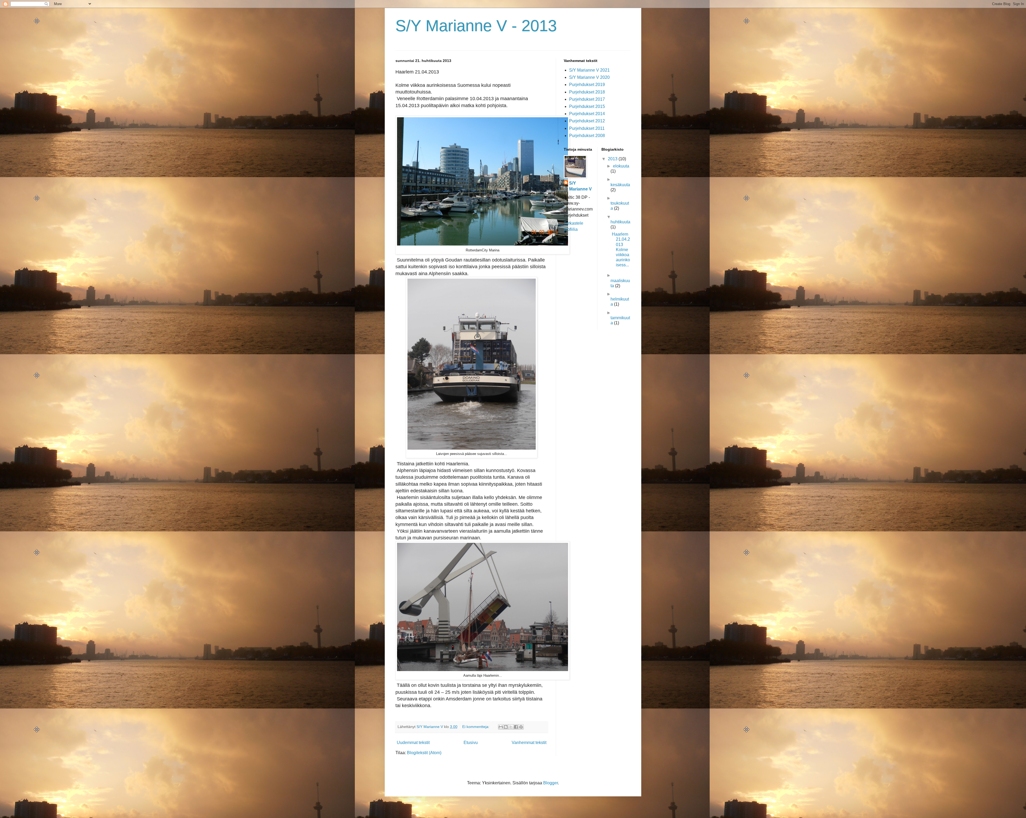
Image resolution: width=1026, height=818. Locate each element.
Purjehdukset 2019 (587, 84)
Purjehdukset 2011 (587, 128)
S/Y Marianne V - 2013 (476, 26)
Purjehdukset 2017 (587, 99)
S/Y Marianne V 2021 (589, 70)
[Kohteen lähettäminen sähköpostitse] (500, 727)
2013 (613, 159)
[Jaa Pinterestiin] (521, 727)
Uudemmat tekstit (413, 742)
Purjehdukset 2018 (587, 92)
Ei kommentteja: (476, 726)
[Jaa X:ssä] (511, 727)
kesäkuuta (620, 184)
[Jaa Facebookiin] (516, 727)
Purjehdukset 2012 (587, 121)
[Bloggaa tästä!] (505, 727)
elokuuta (621, 166)
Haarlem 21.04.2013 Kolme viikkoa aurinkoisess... (621, 249)
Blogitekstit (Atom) (424, 752)
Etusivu (471, 742)
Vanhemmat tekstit (529, 742)
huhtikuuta (620, 222)
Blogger (550, 783)
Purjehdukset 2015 (587, 106)
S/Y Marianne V (580, 186)
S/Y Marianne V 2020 (589, 77)
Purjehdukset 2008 (587, 135)
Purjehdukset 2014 (587, 113)
